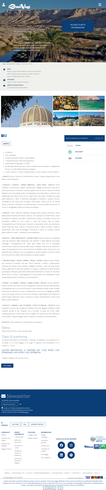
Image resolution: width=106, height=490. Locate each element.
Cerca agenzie (45, 458)
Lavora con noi (37, 424)
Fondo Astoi (45, 446)
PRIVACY (67, 473)
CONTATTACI (76, 473)
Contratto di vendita (45, 450)
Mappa (6, 144)
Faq (24, 424)
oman (18, 64)
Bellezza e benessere (17, 441)
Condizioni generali (44, 441)
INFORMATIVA (50, 488)
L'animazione (18, 437)
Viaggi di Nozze (6, 449)
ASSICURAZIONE (57, 473)
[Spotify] (71, 455)
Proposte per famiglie (5, 445)
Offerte (3, 435)
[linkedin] (61, 455)
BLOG (96, 473)
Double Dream (33, 438)
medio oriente (11, 64)
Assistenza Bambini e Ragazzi (18, 461)
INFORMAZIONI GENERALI (41, 473)
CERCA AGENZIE (87, 473)
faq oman (7, 366)
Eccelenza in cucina (18, 447)
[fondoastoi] (98, 439)
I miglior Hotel (32, 435)
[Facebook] (61, 445)
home (4, 64)
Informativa (25, 412)
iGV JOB (29, 473)
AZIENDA (7, 473)
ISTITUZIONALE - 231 (18, 473)
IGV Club (15, 424)
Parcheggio (45, 454)
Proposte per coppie (5, 439)
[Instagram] (71, 445)
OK (60, 488)
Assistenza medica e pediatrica (18, 453)
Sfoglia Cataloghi (44, 436)
